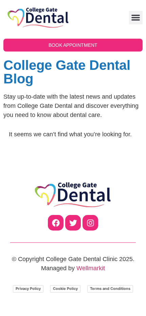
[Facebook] (55, 223)
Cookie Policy (65, 288)
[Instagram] (90, 223)
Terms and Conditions (110, 288)
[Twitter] (73, 223)
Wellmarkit (90, 268)
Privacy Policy (28, 288)
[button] (136, 18)
